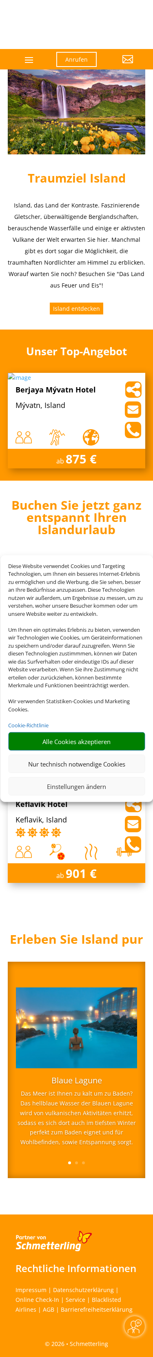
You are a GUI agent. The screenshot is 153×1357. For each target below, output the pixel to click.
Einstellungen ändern (76, 786)
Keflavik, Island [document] (41, 820)
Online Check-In (37, 1300)
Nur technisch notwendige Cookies (76, 764)
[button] (121, 65)
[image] (19, 377)
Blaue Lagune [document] (76, 1081)
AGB (48, 1309)
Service (75, 1300)
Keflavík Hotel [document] (42, 804)
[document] (77, 519)
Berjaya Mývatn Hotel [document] (56, 390)
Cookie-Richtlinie (28, 725)
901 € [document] (81, 873)
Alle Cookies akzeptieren (76, 741)
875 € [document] (81, 459)
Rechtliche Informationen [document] (76, 1268)
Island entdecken (76, 308)
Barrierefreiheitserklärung (97, 1309)
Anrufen (76, 59)
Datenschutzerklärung (83, 1290)
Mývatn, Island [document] (40, 405)
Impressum (31, 1290)
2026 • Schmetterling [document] (79, 1344)
